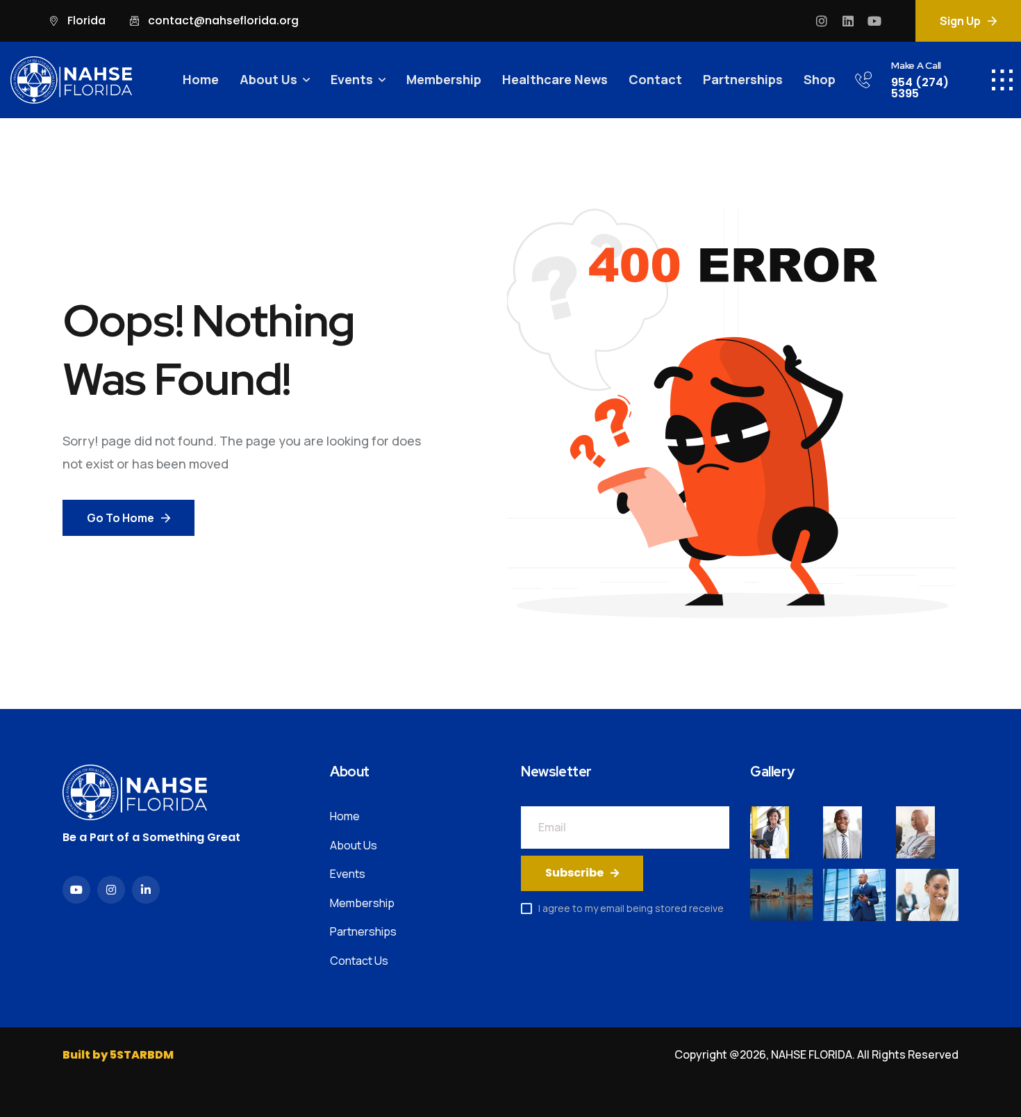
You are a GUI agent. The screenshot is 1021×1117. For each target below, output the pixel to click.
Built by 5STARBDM (118, 1055)
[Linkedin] (848, 21)
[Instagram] (821, 21)
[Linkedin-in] (146, 890)
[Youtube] (874, 21)
